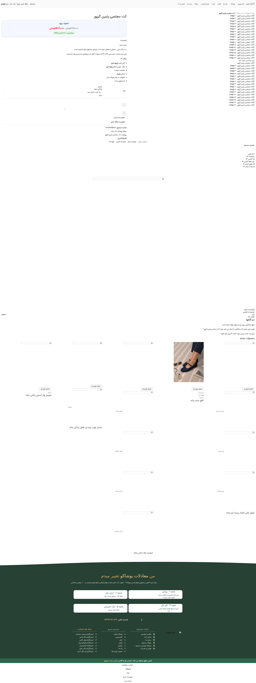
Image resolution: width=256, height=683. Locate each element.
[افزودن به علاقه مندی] (43, 384)
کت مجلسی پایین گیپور (113, 135)
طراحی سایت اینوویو (111, 660)
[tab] (142, 142)
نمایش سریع (48, 384)
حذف (100, 95)
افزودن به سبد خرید (119, 117)
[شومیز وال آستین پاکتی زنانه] (36, 362)
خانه (253, 13)
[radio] (52, 87)
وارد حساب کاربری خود (232, 333)
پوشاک (247, 13)
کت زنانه (239, 13)
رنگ (124, 91)
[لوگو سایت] (250, 4)
